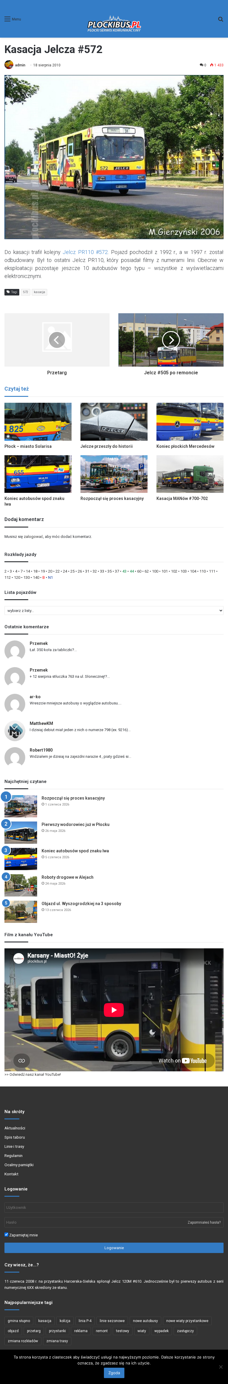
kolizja (65, 1321)
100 (155, 571)
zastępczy (185, 1331)
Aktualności (14, 1128)
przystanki (57, 1331)
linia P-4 (85, 1321)
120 (17, 577)
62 (147, 571)
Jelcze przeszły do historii (106, 446)
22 (58, 571)
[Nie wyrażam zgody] (221, 1367)
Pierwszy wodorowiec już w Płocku (76, 824)
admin (20, 65)
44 (132, 571)
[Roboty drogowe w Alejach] (20, 885)
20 (50, 571)
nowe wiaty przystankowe (187, 1321)
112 (7, 577)
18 (35, 571)
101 (165, 571)
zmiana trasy (57, 1341)
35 (109, 571)
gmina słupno (19, 1321)
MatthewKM (41, 723)
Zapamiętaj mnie (23, 1235)
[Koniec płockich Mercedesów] (190, 421)
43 (124, 571)
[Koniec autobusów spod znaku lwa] (38, 474)
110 (203, 571)
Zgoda (114, 1372)
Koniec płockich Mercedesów (185, 446)
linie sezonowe (112, 1321)
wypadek (161, 1331)
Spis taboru (14, 1137)
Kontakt (11, 1174)
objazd (13, 1331)
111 (212, 571)
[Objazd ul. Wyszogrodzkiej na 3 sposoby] (20, 912)
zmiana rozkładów (23, 1341)
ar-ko (35, 696)
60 (139, 571)
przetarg (34, 1331)
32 (95, 571)
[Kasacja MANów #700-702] (190, 474)
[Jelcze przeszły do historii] (114, 421)
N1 (50, 577)
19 (43, 571)
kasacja (39, 292)
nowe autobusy (145, 1321)
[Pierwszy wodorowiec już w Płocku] (20, 833)
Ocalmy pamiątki (19, 1164)
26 (80, 571)
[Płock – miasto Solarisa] (38, 421)
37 (117, 571)
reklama (81, 1331)
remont (102, 1331)
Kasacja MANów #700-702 (182, 498)
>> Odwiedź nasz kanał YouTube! (32, 1074)
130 (26, 577)
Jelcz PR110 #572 (85, 252)
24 (65, 571)
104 (193, 571)
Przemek (39, 643)
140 (36, 577)
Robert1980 (41, 750)
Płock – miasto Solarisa (28, 446)
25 (72, 571)
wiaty (141, 1331)
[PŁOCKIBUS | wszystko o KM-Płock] (114, 18)
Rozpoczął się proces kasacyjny (112, 498)
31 (87, 571)
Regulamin (13, 1155)
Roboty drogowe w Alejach (68, 877)
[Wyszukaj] (221, 21)
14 (28, 571)
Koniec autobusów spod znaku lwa (75, 850)
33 (102, 571)
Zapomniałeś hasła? (204, 1222)
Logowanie (114, 1248)
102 (174, 571)
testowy (122, 1331)
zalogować (33, 536)
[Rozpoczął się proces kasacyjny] (114, 474)
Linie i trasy (14, 1146)
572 (25, 292)
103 (183, 571)
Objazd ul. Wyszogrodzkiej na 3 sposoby (81, 903)
